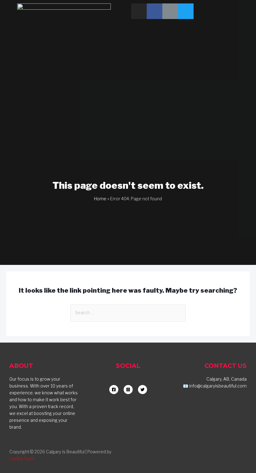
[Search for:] (128, 312)
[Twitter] (186, 11)
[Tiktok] (170, 11)
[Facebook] (154, 11)
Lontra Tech (21, 458)
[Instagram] (139, 11)
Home (100, 198)
